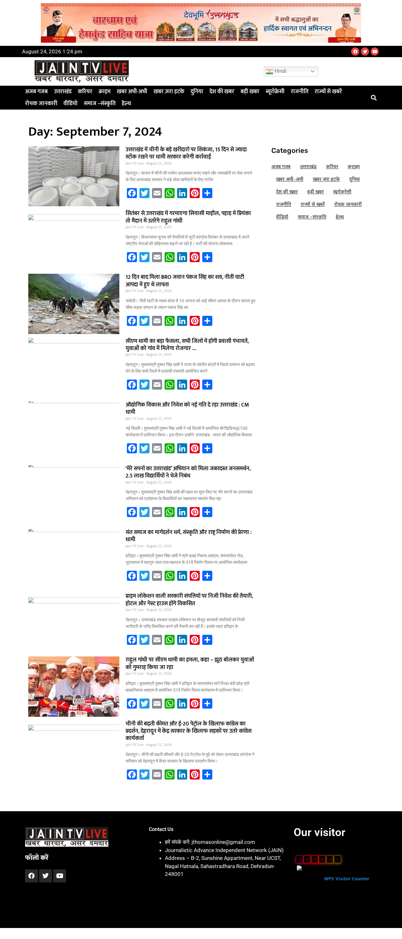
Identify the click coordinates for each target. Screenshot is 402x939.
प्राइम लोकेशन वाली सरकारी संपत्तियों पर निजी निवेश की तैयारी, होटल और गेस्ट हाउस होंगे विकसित (189, 599)
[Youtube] (375, 51)
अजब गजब (36, 91)
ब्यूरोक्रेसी (275, 91)
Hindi (279, 71)
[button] (374, 98)
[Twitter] (365, 51)
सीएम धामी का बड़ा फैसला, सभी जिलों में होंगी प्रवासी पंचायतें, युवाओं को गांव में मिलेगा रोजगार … (187, 345)
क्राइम (105, 91)
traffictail (142, 933)
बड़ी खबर (250, 91)
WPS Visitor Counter (346, 879)
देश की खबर (221, 91)
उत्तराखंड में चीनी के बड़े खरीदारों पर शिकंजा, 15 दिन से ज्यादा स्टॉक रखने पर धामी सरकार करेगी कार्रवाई (186, 153)
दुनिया (197, 91)
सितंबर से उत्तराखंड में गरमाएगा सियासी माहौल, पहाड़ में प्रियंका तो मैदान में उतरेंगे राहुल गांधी (188, 217)
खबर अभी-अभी (132, 91)
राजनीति (299, 91)
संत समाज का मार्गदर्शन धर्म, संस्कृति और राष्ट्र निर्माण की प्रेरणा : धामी (189, 536)
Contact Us (161, 829)
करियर (85, 91)
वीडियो (70, 103)
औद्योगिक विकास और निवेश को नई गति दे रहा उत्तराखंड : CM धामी (187, 408)
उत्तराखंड (63, 91)
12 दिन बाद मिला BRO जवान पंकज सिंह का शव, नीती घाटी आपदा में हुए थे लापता (185, 281)
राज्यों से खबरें (328, 91)
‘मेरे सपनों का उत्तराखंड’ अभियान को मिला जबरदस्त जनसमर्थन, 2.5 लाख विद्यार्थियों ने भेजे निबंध (188, 472)
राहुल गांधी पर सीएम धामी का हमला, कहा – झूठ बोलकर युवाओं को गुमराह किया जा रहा (190, 663)
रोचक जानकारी (41, 103)
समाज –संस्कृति (100, 103)
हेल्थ (126, 103)
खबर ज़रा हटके (169, 91)
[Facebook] (355, 51)
